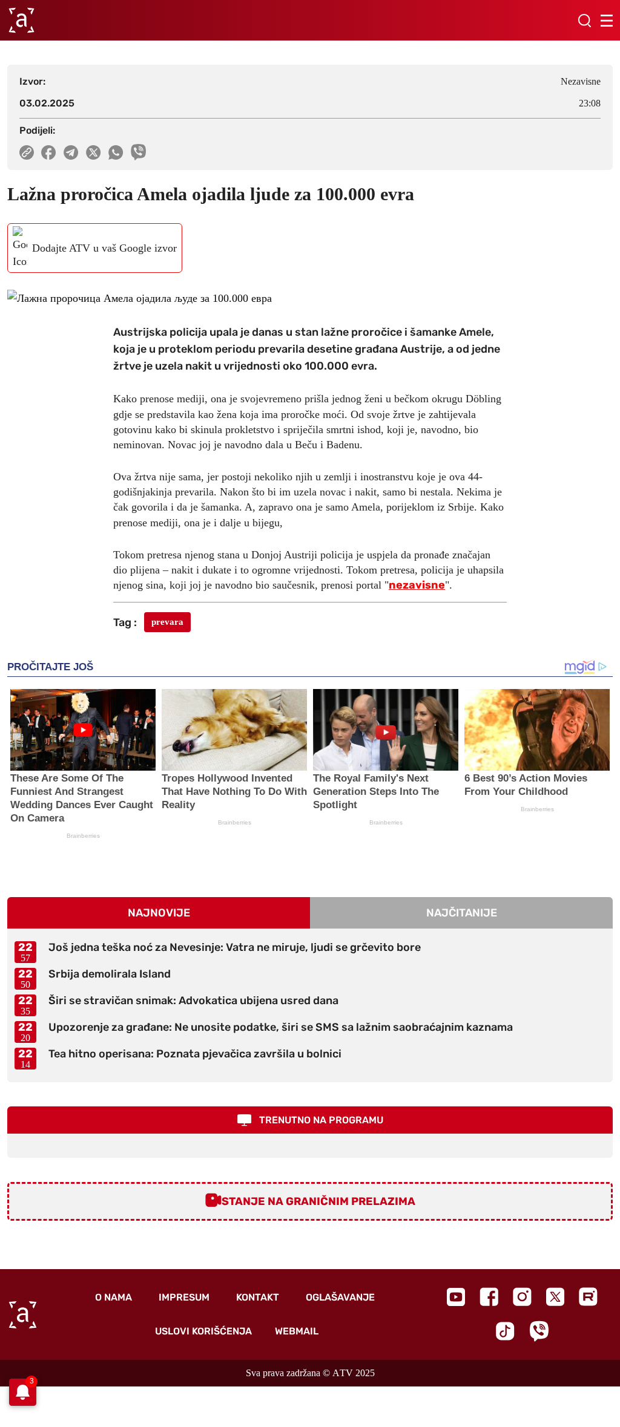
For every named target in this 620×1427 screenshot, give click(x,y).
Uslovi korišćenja (203, 1331)
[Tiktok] (505, 1331)
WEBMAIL (296, 1331)
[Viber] (539, 1331)
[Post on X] (93, 152)
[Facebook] (489, 1296)
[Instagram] (522, 1296)
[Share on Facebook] (48, 152)
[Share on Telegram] (71, 152)
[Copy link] (26, 152)
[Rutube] (588, 1296)
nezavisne (417, 585)
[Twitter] (555, 1296)
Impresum (184, 1297)
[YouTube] (456, 1297)
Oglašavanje (340, 1297)
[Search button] (584, 20)
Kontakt (257, 1297)
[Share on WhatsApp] (116, 152)
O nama (113, 1297)
